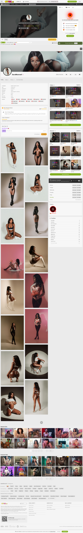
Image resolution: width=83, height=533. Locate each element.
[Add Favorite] (2, 39)
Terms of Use (31, 507)
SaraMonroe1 (4, 483)
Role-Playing (15, 103)
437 (73, 144)
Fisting (28, 101)
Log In (80, 1)
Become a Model (49, 505)
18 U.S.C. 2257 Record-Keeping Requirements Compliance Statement (71, 526)
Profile (12, 4)
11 (67, 121)
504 (73, 158)
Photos (22, 4)
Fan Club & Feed (19, 79)
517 (62, 171)
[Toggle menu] (2, 1)
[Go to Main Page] (9, 1)
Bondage (24, 99)
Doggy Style (15, 101)
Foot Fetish (35, 101)
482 (62, 158)
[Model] (81, 49)
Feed (26, 4)
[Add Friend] (75, 74)
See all (78, 130)
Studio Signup (49, 507)
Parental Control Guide (32, 513)
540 (73, 171)
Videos (17, 4)
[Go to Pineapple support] (18, 526)
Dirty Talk (44, 99)
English (23, 503)
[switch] (79, 180)
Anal (13, 99)
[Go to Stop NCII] (23, 526)
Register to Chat (70, 35)
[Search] (49, 1)
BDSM (19, 99)
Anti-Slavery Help (31, 515)
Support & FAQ (67, 505)
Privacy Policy (31, 505)
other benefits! (72, 33)
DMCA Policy (31, 509)
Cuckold (30, 99)
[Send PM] (79, 74)
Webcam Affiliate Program (51, 509)
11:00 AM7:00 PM (76, 185)
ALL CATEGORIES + (51, 498)
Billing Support (67, 507)
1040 (52, 144)
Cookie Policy (52, 531)
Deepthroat (37, 99)
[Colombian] (7, 486)
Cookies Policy (31, 511)
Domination (22, 101)
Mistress (41, 101)
